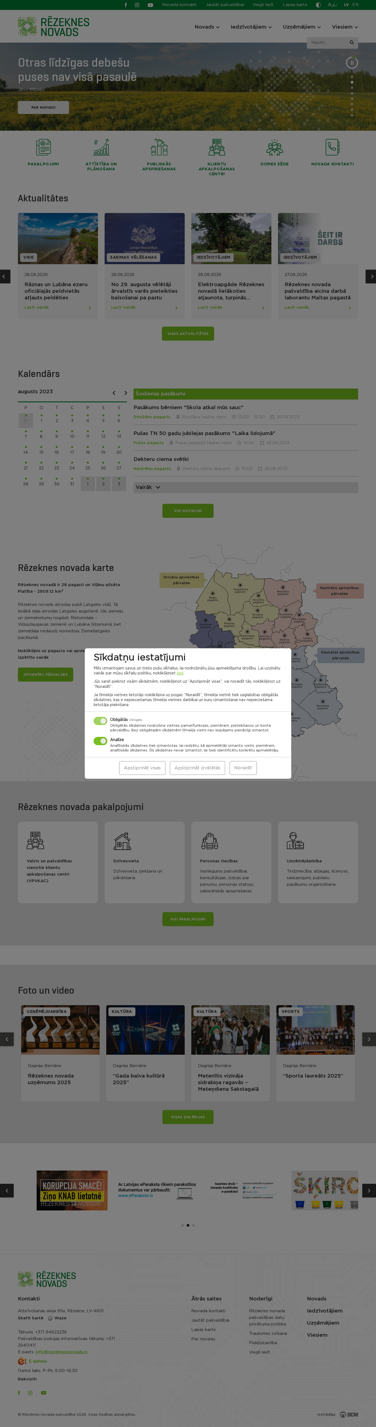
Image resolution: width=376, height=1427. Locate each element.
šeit (180, 673)
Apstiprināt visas (142, 768)
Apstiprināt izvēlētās (197, 768)
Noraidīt (243, 768)
